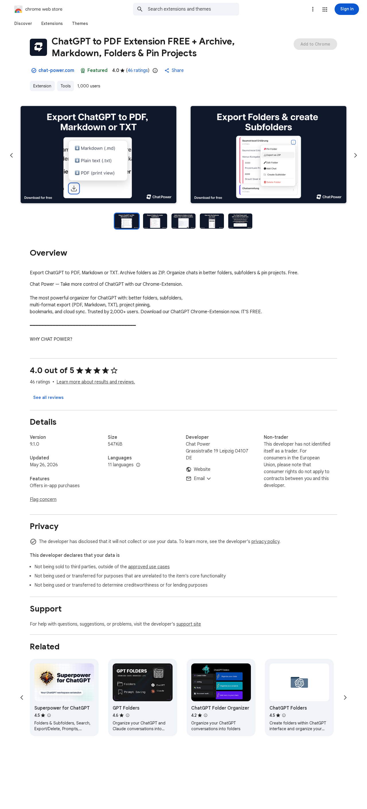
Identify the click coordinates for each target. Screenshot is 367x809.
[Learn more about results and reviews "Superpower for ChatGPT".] (49, 715)
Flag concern (43, 499)
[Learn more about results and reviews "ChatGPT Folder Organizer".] (205, 715)
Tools (65, 86)
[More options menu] (313, 9)
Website (202, 469)
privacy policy (265, 541)
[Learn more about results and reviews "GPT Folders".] (127, 715)
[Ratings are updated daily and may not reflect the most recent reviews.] (155, 70)
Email (199, 478)
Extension (42, 86)
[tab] (23, 23)
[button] (325, 9)
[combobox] (193, 9)
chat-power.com (56, 70)
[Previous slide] (11, 155)
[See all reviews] (48, 397)
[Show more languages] (138, 465)
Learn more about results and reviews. (95, 382)
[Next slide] (355, 155)
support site (188, 624)
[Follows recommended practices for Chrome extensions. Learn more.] (83, 70)
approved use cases (149, 567)
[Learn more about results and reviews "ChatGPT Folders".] (284, 715)
